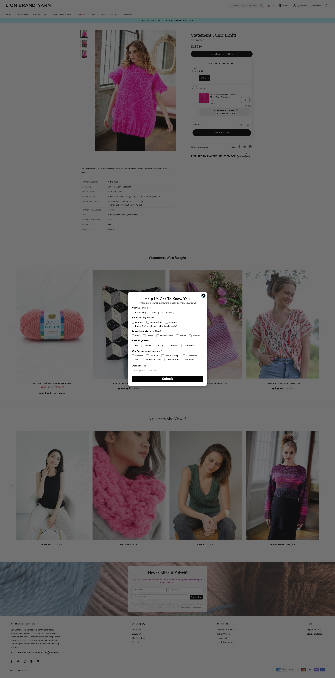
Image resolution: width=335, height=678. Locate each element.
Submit (167, 379)
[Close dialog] (203, 296)
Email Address (139, 366)
